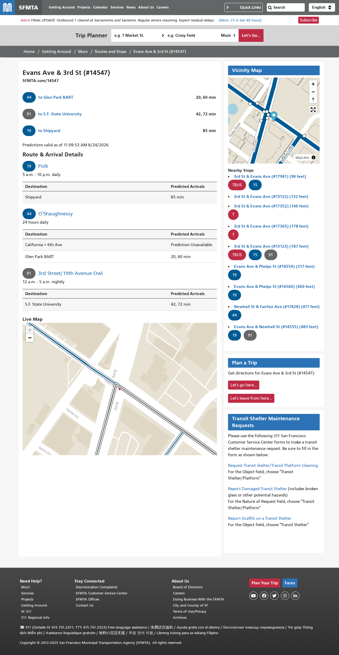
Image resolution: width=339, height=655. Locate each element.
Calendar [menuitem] (100, 7)
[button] (322, 7)
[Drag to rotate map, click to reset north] (313, 99)
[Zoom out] (313, 92)
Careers (179, 593)
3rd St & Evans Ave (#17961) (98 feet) (270, 176)
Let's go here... (243, 385)
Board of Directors (187, 587)
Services (27, 593)
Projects (27, 599)
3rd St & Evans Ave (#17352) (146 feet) (271, 206)
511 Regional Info (35, 617)
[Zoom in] (313, 84)
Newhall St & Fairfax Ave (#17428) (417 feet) (277, 306)
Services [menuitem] (117, 7)
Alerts (25, 20)
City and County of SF (190, 605)
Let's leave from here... (251, 398)
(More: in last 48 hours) (240, 20)
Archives (179, 617)
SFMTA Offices (87, 599)
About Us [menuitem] (146, 7)
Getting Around (56, 51)
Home (29, 51)
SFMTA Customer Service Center (101, 593)
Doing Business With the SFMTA (198, 599)
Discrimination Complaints (96, 587)
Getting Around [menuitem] (62, 7)
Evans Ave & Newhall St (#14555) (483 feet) (276, 326)
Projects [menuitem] (83, 7)
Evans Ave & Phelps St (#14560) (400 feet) (274, 286)
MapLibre (302, 157)
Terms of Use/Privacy (189, 611)
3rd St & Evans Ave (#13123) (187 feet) (271, 246)
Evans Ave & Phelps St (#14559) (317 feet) (274, 266)
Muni (83, 51)
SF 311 (26, 611)
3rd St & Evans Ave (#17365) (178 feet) (271, 226)
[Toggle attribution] (313, 157)
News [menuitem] (131, 7)
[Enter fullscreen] (313, 110)
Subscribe (308, 20)
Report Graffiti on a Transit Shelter (259, 518)
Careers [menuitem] (163, 7)
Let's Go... (251, 35)
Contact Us (84, 605)
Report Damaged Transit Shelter (257, 488)
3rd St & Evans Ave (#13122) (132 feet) (271, 196)
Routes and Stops (110, 51)
